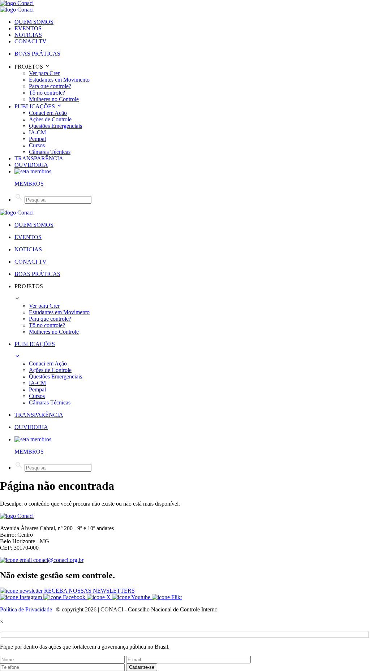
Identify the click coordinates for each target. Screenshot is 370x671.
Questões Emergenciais (55, 126)
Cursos (37, 145)
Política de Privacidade (26, 609)
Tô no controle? (47, 93)
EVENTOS (28, 28)
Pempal (37, 139)
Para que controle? (50, 86)
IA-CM (37, 132)
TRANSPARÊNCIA (38, 158)
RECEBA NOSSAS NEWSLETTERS (89, 591)
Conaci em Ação (48, 113)
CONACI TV (30, 41)
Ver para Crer (44, 73)
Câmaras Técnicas (49, 152)
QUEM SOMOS (33, 22)
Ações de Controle (50, 119)
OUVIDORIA (31, 165)
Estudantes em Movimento (59, 80)
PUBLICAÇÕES (35, 106)
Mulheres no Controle (54, 99)
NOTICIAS (28, 35)
